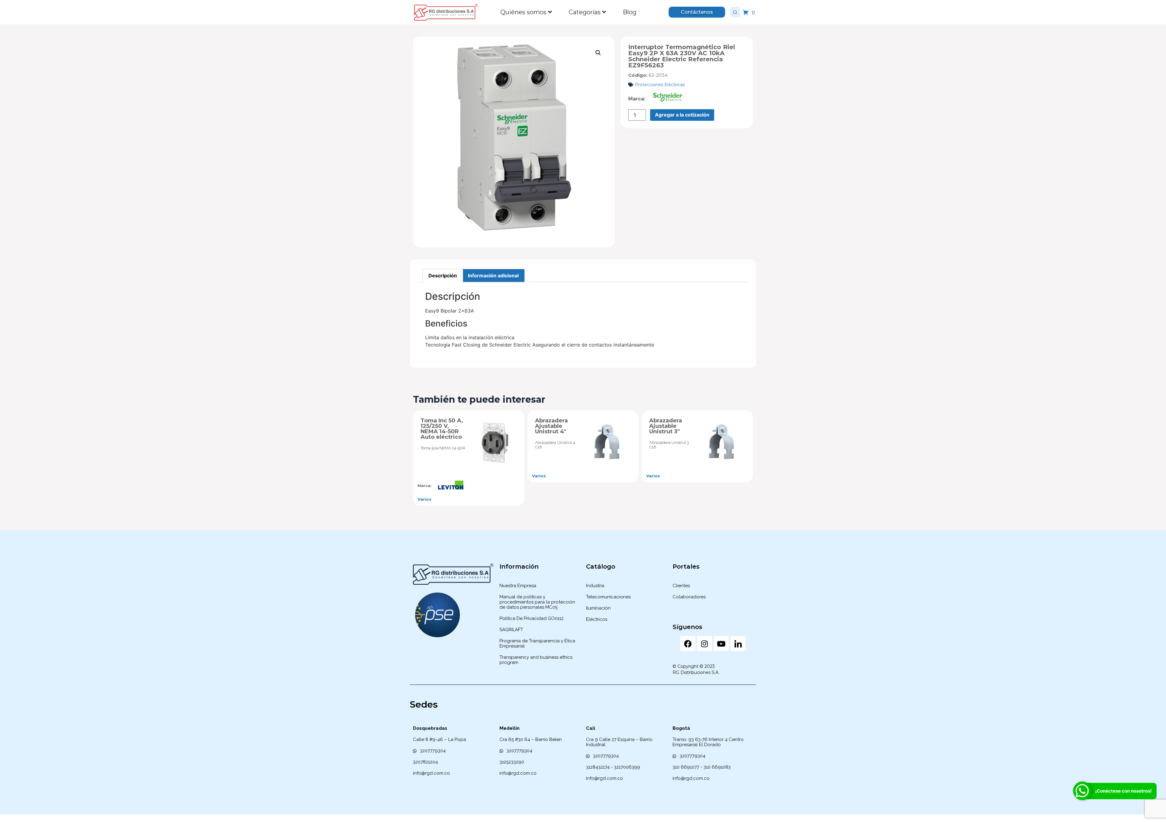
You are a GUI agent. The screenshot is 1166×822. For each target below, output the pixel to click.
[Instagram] (704, 643)
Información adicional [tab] (493, 275)
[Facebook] (687, 643)
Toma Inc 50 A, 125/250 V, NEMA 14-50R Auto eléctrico (442, 428)
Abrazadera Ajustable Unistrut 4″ (551, 426)
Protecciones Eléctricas (660, 84)
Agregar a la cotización (682, 115)
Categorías (585, 12)
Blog (629, 12)
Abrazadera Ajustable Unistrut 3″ (665, 426)
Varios (424, 499)
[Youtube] (721, 643)
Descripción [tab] (442, 275)
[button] (598, 52)
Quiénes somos (523, 12)
